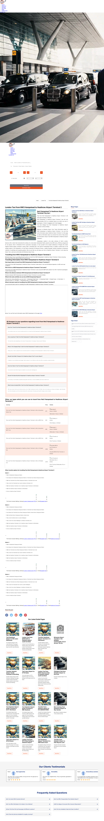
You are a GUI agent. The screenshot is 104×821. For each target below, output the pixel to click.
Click (41, 313)
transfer (73, 328)
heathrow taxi (74, 341)
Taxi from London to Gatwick (77, 336)
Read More (9, 652)
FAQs (3, 9)
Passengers (12, 169)
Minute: (36, 176)
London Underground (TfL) (30, 501)
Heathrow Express (55, 538)
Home (3, 4)
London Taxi (43, 200)
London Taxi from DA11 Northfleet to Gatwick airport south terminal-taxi (83, 331)
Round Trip (26, 185)
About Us (4, 6)
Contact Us (2, 12)
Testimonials (4, 10)
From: (12, 162)
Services (4, 7)
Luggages (29, 169)
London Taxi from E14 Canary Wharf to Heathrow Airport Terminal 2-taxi (83, 323)
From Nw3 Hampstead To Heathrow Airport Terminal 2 (59, 200)
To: (11, 166)
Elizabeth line (43, 501)
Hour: (27, 176)
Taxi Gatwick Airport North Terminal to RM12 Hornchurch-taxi (82, 326)
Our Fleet (4, 8)
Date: (11, 176)
